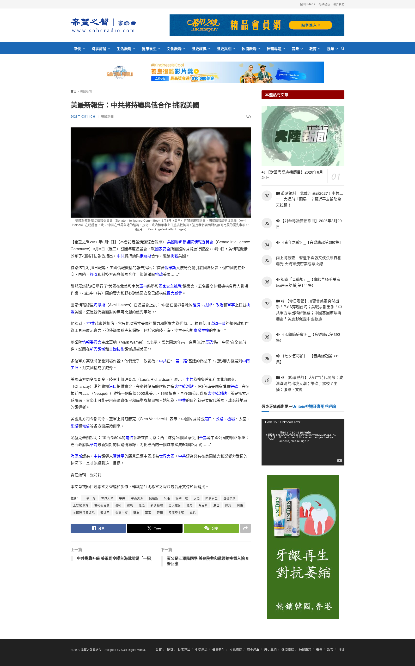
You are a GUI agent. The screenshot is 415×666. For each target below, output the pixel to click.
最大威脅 (174, 293)
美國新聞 (86, 91)
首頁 (73, 91)
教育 (313, 48)
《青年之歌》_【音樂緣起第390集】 (311, 242)
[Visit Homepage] (103, 25)
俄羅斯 (145, 255)
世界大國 (166, 456)
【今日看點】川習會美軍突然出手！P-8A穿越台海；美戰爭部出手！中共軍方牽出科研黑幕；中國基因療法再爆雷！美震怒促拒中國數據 (309, 309)
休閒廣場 (249, 48)
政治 (219, 305)
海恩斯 (99, 305)
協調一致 (218, 323)
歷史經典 (199, 48)
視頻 (330, 48)
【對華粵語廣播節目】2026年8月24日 (292, 174)
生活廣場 (124, 48)
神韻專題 (274, 48)
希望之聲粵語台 (91, 649)
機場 (231, 418)
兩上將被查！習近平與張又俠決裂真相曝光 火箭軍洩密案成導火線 (308, 260)
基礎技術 (116, 349)
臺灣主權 (201, 330)
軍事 (143, 286)
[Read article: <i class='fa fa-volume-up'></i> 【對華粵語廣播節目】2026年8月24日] (303, 136)
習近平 (118, 456)
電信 (86, 425)
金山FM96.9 (308, 4)
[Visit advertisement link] (257, 25)
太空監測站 (184, 386)
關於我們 (338, 4)
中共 (120, 255)
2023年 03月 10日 (83, 116)
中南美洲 (137, 498)
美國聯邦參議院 (180, 242)
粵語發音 (324, 4)
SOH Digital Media (133, 649)
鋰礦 (234, 386)
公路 (219, 418)
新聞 (78, 48)
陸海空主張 (176, 512)
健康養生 (149, 48)
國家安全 (162, 248)
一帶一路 (179, 361)
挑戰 (174, 255)
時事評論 (99, 48)
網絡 (74, 425)
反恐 (209, 342)
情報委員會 (203, 242)
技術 (208, 305)
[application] (303, 442)
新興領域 (97, 349)
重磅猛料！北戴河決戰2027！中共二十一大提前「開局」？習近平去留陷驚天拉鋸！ (309, 199)
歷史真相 (224, 48)
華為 (203, 437)
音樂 (295, 48)
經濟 (94, 274)
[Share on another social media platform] (245, 528)
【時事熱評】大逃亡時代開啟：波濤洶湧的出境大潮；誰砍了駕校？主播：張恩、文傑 (309, 383)
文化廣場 (174, 48)
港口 (113, 386)
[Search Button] (342, 48)
